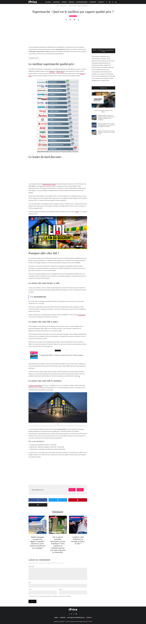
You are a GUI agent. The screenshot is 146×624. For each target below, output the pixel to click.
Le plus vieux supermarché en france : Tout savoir (43, 444)
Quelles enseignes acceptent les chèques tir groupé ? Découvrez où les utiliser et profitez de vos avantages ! (37, 542)
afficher (36, 58)
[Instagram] (74, 613)
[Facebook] (69, 613)
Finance (71, 2)
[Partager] (66, 19)
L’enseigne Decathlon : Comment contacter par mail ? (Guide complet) (61, 355)
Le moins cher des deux (35, 385)
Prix (83, 517)
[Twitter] (109, 2)
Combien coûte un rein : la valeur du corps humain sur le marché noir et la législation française (106, 125)
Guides (64, 2)
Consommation (33, 517)
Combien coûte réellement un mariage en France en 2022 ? (78, 540)
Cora (30, 75)
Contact (101, 2)
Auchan (82, 73)
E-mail (30, 589)
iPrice (56, 617)
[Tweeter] (70, 19)
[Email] (78, 19)
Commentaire (32, 566)
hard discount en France (49, 184)
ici (79, 376)
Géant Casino (60, 71)
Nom (30, 582)
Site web (61, 589)
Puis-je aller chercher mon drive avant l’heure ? (103, 111)
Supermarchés (81, 2)
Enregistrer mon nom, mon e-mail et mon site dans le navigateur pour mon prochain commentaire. (51, 596)
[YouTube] (76, 613)
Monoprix (52, 71)
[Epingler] (74, 19)
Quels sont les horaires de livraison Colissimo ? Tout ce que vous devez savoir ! (106, 132)
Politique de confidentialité (76, 617)
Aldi (77, 211)
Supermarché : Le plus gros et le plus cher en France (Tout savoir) (47, 449)
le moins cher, (81, 314)
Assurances (53, 517)
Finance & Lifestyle (75, 517)
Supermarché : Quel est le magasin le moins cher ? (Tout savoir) (47, 447)
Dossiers (56, 2)
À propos (92, 2)
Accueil (48, 2)
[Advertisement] (73, 35)
